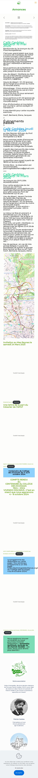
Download (16, 402)
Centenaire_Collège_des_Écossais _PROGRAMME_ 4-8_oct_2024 (18, 630)
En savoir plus (19, 768)
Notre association (19, 681)
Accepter (19, 773)
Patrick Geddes (19, 719)
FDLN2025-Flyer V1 (7, 402)
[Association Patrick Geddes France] (19, 2)
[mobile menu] (35, 2)
